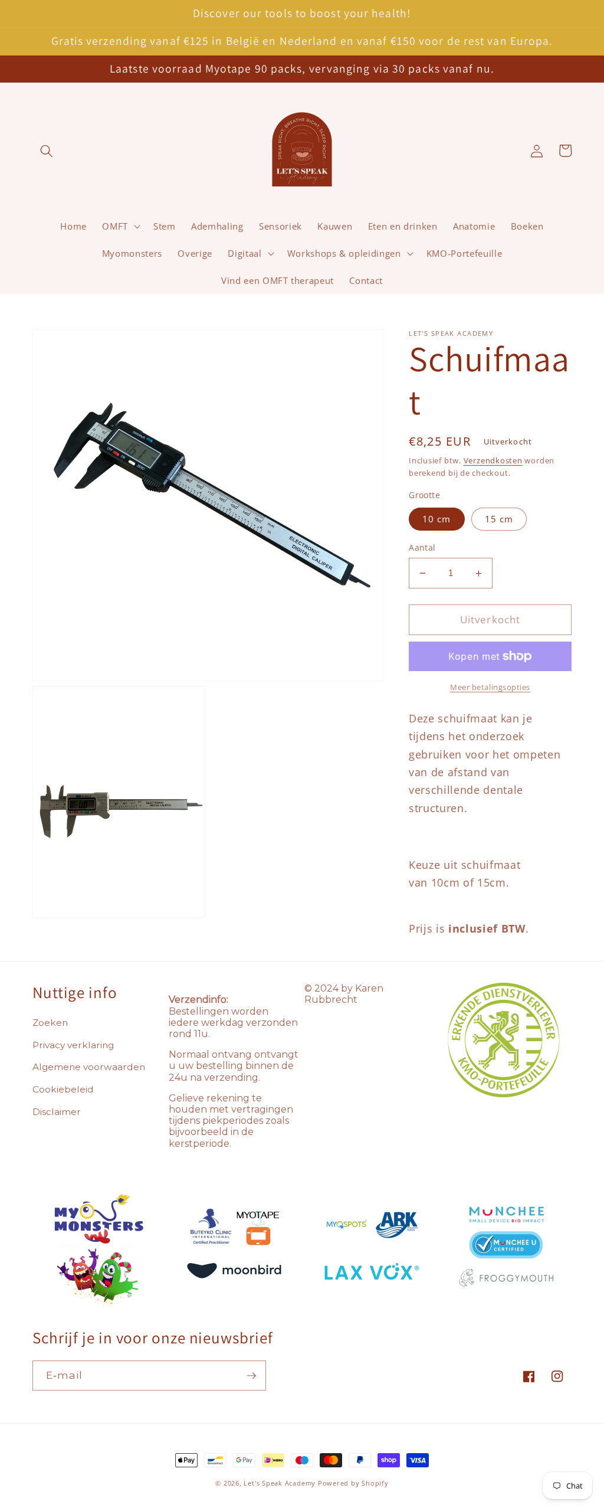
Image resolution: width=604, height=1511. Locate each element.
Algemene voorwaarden (88, 1066)
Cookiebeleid (63, 1089)
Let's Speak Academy (280, 1483)
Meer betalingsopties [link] (490, 687)
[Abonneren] (251, 1375)
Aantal (422, 547)
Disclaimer (56, 1111)
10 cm (436, 519)
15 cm (499, 519)
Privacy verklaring (73, 1045)
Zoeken (50, 1022)
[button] (46, 150)
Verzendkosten (493, 460)
